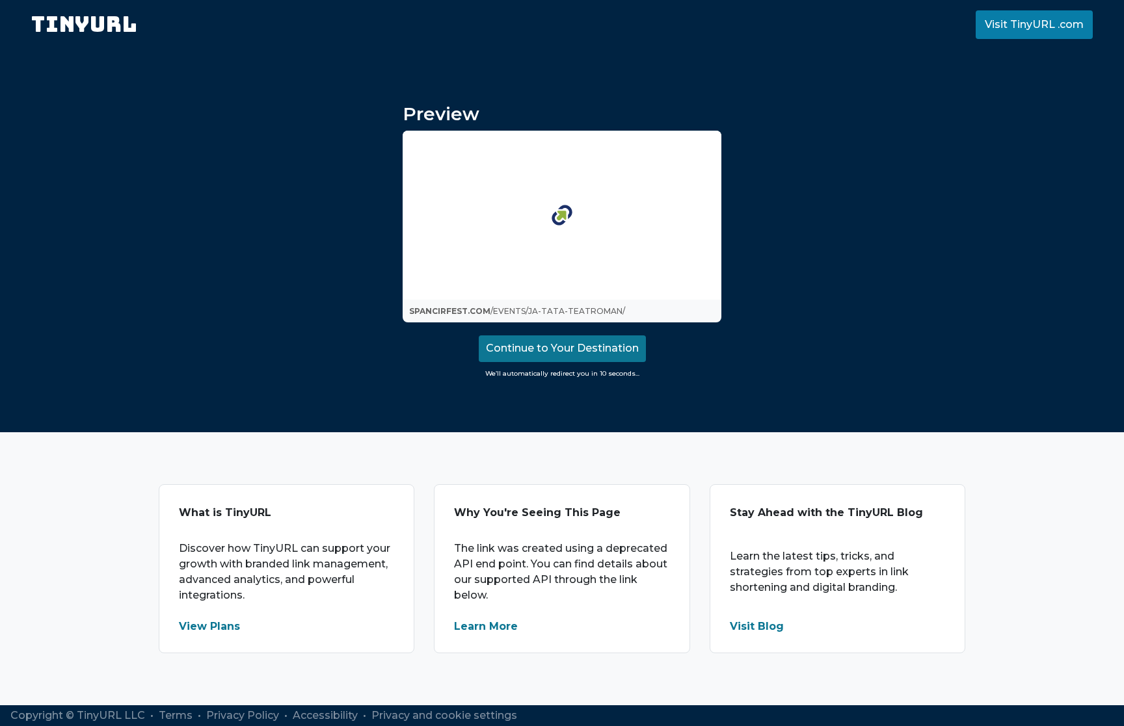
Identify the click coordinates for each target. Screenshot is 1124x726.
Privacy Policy (244, 715)
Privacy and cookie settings (444, 715)
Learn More (486, 626)
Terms (177, 715)
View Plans (209, 626)
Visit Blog (757, 626)
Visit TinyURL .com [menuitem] (1034, 24)
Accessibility (326, 715)
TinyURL (84, 24)
